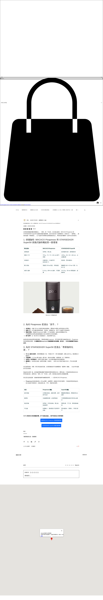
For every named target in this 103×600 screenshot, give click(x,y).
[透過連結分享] (35, 441)
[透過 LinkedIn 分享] (31, 441)
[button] (51, 139)
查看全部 (84, 454)
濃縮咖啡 (34, 436)
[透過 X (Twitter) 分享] (28, 441)
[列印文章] (39, 441)
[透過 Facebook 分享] (24, 441)
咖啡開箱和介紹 (27, 436)
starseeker (25, 433)
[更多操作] (78, 220)
